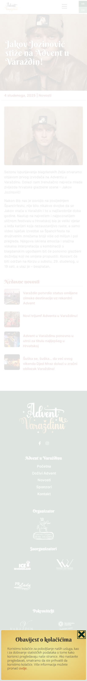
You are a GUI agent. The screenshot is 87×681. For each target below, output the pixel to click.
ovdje (23, 668)
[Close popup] (81, 634)
